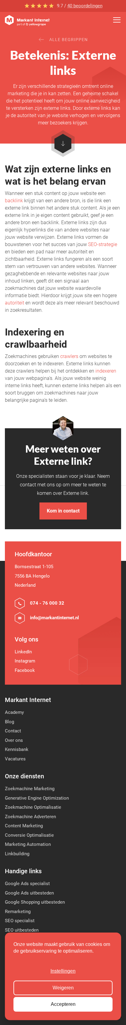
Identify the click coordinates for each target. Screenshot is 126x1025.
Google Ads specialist (27, 883)
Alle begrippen (68, 39)
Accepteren (63, 1004)
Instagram (25, 661)
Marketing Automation (28, 844)
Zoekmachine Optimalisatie (33, 807)
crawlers (69, 356)
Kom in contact (63, 511)
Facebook (25, 670)
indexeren (105, 371)
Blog (9, 721)
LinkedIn (23, 652)
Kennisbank (16, 749)
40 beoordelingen (84, 6)
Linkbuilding (17, 853)
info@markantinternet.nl (54, 617)
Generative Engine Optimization (37, 798)
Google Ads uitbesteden (29, 893)
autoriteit (14, 303)
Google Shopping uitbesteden (35, 902)
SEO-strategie (102, 244)
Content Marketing (24, 826)
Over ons (14, 740)
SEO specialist (20, 920)
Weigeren (63, 987)
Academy (14, 712)
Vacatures (15, 759)
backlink (14, 200)
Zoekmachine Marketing (29, 788)
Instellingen (63, 971)
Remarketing (18, 911)
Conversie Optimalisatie (29, 835)
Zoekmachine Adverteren (30, 816)
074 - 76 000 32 (47, 603)
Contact (13, 731)
